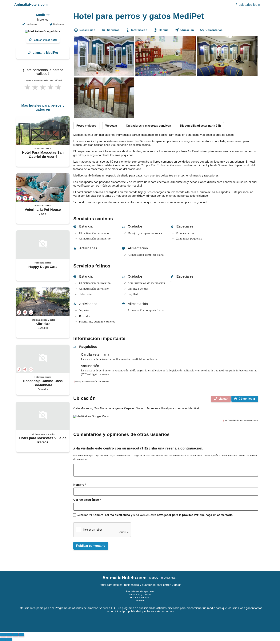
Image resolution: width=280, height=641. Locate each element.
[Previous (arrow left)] (3, 639)
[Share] (9, 634)
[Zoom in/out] (21, 634)
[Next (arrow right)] (9, 639)
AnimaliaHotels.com (31, 4)
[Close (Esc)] (3, 634)
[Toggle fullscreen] (15, 634)
